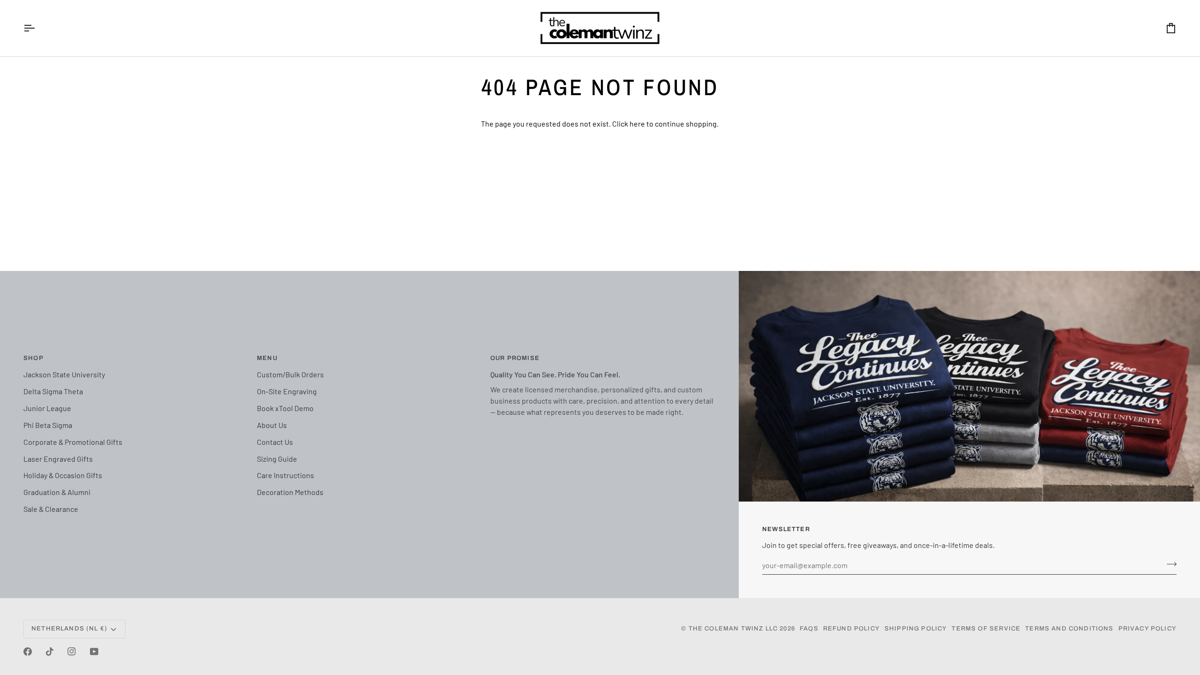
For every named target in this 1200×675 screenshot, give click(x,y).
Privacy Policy (1147, 628)
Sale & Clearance (50, 508)
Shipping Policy (916, 628)
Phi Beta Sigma (47, 424)
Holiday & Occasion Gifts (62, 475)
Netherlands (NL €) (69, 628)
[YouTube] (94, 651)
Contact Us (275, 441)
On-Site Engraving (287, 391)
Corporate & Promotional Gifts (72, 441)
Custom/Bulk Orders (290, 374)
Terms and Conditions (1069, 628)
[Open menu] (37, 28)
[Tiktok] (49, 651)
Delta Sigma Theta (53, 391)
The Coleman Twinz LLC (733, 628)
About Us (272, 424)
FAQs (809, 628)
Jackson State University (64, 374)
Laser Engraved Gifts (58, 458)
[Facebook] (27, 651)
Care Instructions (285, 475)
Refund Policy (851, 628)
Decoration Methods (290, 492)
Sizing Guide (277, 458)
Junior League (47, 408)
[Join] (1169, 563)
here (637, 123)
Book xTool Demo (285, 408)
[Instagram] (72, 651)
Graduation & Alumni (56, 492)
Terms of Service (986, 628)
